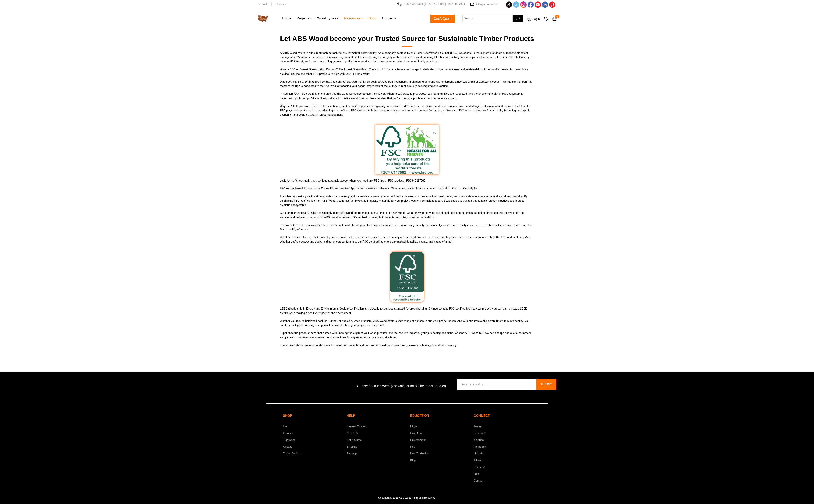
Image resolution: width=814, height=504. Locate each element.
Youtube (479, 440)
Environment (418, 440)
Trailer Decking (292, 453)
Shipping (352, 446)
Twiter (477, 426)
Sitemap (352, 453)
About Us (352, 433)
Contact (262, 4)
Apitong (287, 446)
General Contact (357, 426)
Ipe (285, 426)
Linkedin (479, 453)
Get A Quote (354, 440)
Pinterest (479, 467)
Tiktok (477, 460)
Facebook (480, 433)
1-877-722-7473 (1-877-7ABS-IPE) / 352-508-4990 (434, 4)
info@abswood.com (488, 4)
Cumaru (288, 433)
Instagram (480, 446)
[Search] (518, 18)
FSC (413, 446)
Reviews (281, 4)
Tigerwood (289, 440)
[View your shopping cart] (554, 19)
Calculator (416, 433)
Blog (413, 460)
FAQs (413, 426)
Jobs (477, 473)
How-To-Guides (419, 453)
